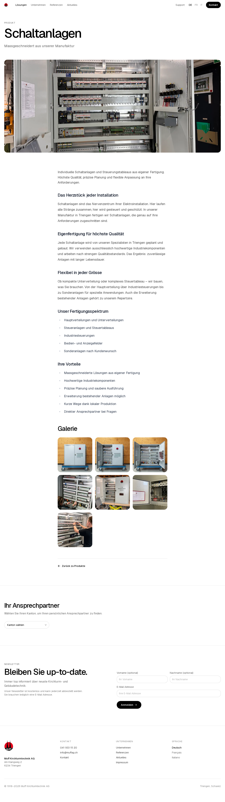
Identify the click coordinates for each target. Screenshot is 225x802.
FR (196, 5)
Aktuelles (72, 5)
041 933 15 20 (68, 747)
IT (201, 5)
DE (190, 5)
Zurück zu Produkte (73, 566)
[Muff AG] (6, 4)
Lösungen (21, 5)
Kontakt (213, 5)
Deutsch (177, 747)
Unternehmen (38, 5)
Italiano (176, 757)
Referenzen (56, 5)
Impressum (122, 762)
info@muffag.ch (69, 752)
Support (180, 5)
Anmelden (127, 704)
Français (177, 752)
